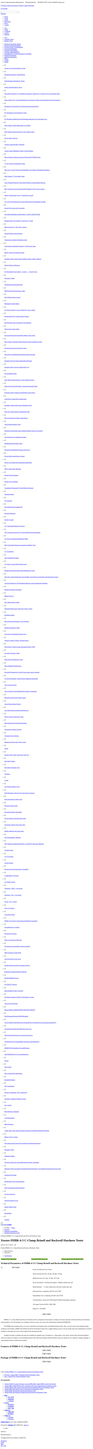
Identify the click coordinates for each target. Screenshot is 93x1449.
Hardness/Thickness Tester (12, 1233)
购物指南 (11, 1399)
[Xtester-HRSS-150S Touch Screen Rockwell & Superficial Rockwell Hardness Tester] (4, 1387)
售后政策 (11, 1404)
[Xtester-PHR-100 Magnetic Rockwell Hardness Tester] (4, 1391)
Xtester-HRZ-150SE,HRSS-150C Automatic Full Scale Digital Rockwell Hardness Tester (30, 1386)
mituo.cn (26, 1425)
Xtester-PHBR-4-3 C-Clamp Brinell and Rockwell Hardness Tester (24, 1372)
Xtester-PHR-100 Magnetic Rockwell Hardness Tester (20, 1391)
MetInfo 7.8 (11, 1425)
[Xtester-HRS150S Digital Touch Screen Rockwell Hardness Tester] (4, 1389)
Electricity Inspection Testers (12, 44)
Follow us (7, 1415)
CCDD (6, 60)
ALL (5, 28)
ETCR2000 (4, 8)
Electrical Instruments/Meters (12, 45)
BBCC (6, 58)
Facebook (11, 1419)
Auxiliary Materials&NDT (12, 52)
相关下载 (11, 1408)
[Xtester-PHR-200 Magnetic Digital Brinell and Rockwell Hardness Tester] (4, 1392)
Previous (22, 1375)
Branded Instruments (10, 55)
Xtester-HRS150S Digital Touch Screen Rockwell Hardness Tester (24, 1389)
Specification (8, 1256)
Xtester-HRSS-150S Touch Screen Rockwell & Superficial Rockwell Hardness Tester (29, 1387)
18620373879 (5, 1422)
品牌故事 (11, 1412)
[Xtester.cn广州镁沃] (17, 5)
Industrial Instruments (10, 57)
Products (3, 13)
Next (17, 1376)
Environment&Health (10, 49)
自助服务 (11, 1406)
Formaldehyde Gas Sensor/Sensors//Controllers (17, 54)
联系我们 (11, 1414)
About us (7, 1410)
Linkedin (10, 1417)
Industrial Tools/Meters (11, 50)
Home (6, 17)
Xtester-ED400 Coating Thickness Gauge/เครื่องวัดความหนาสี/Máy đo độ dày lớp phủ (30, 1384)
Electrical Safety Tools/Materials (13, 47)
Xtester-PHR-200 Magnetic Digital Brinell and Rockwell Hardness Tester (26, 1392)
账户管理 (11, 1397)
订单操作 (11, 1401)
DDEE (6, 62)
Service (6, 1403)
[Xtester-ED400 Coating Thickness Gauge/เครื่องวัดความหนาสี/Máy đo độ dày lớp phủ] (4, 1384)
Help (5, 1395)
